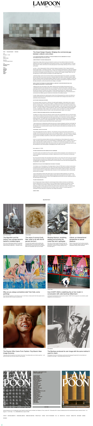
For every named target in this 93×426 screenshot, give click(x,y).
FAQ (56, 415)
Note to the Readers (50, 415)
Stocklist (68, 415)
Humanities (5, 65)
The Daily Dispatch (10, 51)
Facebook (5, 68)
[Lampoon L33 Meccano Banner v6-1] (46, 389)
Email (4, 71)
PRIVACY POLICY (38, 415)
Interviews (16, 51)
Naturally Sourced (6, 64)
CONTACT (5, 415)
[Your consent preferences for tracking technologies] (2, 425)
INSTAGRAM (79, 415)
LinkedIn (4, 70)
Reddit (4, 73)
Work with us (62, 415)
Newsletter (73, 415)
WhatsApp (5, 69)
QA (58, 415)
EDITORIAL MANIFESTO (12, 415)
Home (4, 51)
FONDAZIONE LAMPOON (21, 415)
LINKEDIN (83, 415)
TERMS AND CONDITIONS (30, 415)
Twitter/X (4, 72)
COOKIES (43, 415)
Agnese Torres (5, 58)
